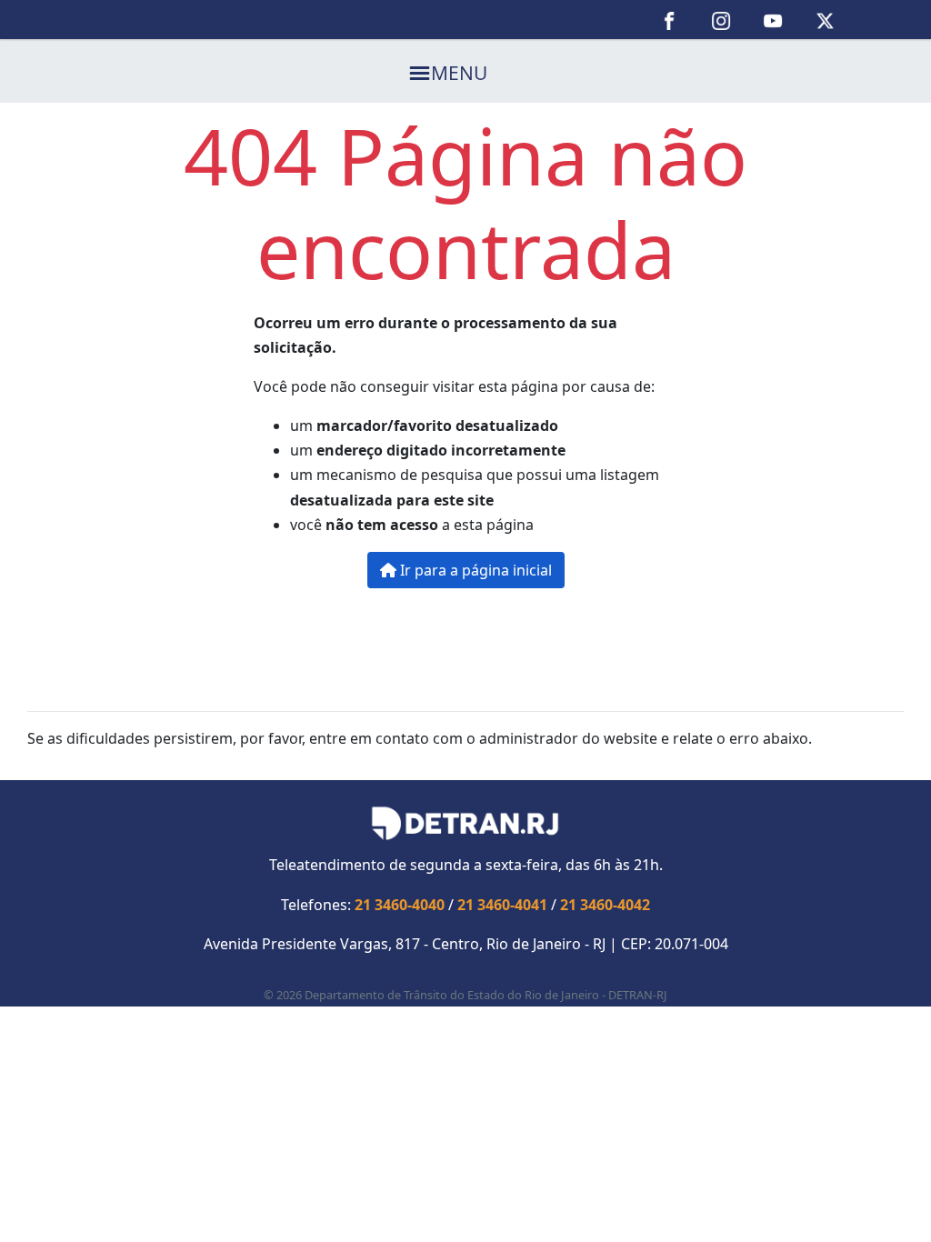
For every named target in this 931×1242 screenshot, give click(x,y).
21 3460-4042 (605, 905)
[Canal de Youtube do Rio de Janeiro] (773, 19)
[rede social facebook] (670, 19)
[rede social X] (825, 19)
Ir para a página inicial (474, 570)
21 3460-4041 (502, 905)
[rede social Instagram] (721, 19)
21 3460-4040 (400, 905)
